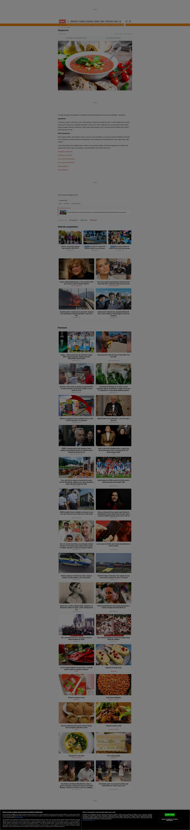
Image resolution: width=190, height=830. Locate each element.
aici (39, 823)
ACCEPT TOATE (169, 814)
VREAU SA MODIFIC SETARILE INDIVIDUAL (170, 820)
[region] (95, 820)
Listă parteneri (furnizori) (88, 820)
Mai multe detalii (19, 817)
